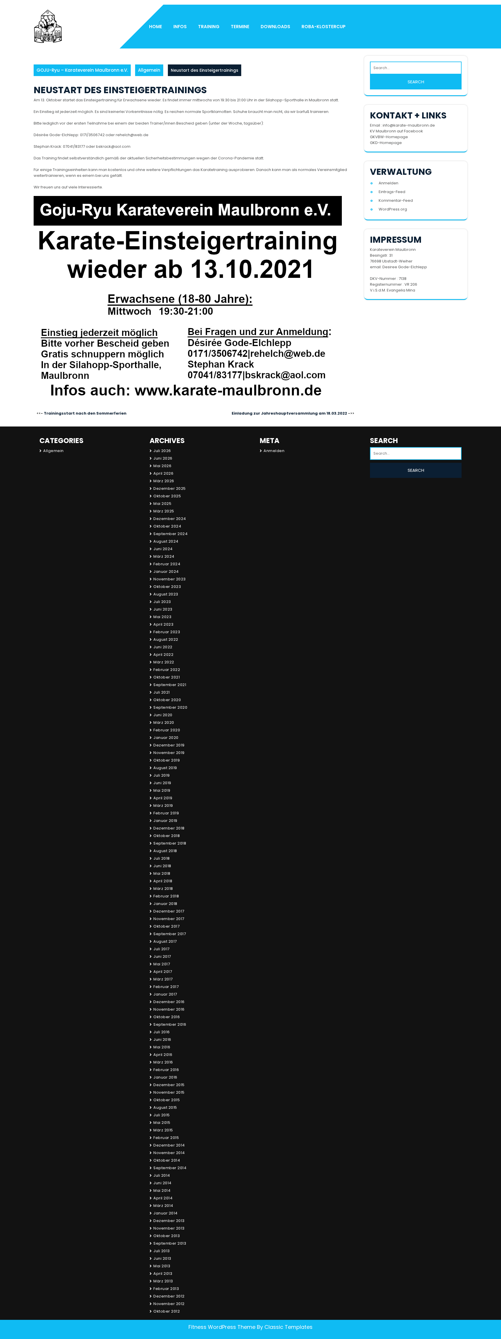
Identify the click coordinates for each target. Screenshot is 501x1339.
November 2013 (169, 1228)
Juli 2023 (162, 601)
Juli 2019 (161, 775)
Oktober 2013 (166, 1236)
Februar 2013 (166, 1288)
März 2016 (163, 1062)
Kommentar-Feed (396, 200)
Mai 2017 (161, 964)
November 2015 (169, 1092)
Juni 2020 (163, 715)
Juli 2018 (161, 858)
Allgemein (149, 70)
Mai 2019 (161, 790)
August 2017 (165, 941)
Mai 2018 (161, 873)
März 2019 (163, 805)
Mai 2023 (162, 617)
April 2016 (162, 1054)
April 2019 (162, 798)
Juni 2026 (163, 458)
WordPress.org (393, 209)
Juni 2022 (163, 647)
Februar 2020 (166, 730)
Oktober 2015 (166, 1100)
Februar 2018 (166, 896)
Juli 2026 (162, 450)
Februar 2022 (166, 669)
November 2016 (169, 1009)
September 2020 (170, 707)
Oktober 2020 (167, 700)
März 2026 (163, 481)
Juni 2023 (163, 609)
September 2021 (169, 685)
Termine (240, 27)
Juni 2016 (162, 1039)
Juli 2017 (161, 949)
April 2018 (162, 881)
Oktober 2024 (167, 526)
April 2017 (162, 971)
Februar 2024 (166, 564)
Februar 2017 (166, 986)
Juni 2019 (162, 783)
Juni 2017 (162, 956)
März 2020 (163, 722)
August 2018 (165, 851)
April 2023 (163, 624)
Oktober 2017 (166, 926)
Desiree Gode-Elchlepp (404, 267)
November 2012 (169, 1303)
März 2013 (163, 1281)
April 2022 (163, 654)
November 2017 (168, 919)
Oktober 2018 (166, 835)
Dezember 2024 (169, 518)
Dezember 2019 (169, 745)
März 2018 (163, 888)
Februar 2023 (166, 632)
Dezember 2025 (169, 488)
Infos (180, 27)
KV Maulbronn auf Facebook (396, 131)
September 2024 (170, 534)
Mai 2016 (161, 1047)
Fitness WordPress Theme (221, 1327)
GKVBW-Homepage (389, 137)
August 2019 (165, 768)
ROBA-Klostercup (324, 27)
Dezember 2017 (168, 911)
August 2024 (166, 541)
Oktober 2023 (167, 586)
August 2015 (165, 1107)
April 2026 (163, 473)
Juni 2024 (163, 549)
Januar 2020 (166, 737)
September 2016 (169, 1024)
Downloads (275, 27)
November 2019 (169, 752)
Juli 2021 (161, 692)
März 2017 (163, 979)
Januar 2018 (165, 903)
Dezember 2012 (169, 1296)
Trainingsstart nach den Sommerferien (85, 413)
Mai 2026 (162, 466)
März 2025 (163, 511)
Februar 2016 (166, 1069)
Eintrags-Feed (392, 192)
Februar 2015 (166, 1137)
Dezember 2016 (169, 1002)
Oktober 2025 (167, 496)
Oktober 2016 (166, 1017)
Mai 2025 (162, 503)
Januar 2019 (165, 820)
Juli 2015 (161, 1115)
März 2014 (163, 1205)
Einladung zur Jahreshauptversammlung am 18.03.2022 (289, 413)
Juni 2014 (162, 1183)
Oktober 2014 (166, 1160)
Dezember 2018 (169, 828)
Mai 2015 (161, 1122)
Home (155, 27)
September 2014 (169, 1168)
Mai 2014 (161, 1190)
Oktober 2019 (166, 760)
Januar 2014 (165, 1213)
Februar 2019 (166, 813)
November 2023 (169, 579)
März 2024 (164, 556)
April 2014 (163, 1198)
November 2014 (169, 1153)
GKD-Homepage (386, 142)
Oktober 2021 (166, 677)
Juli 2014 (161, 1175)
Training (208, 27)
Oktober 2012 (166, 1311)
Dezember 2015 (169, 1085)
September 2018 (169, 843)
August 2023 (165, 594)
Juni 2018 (162, 866)
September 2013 (169, 1243)
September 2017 (169, 934)
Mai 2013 (161, 1266)
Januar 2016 (165, 1077)
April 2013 (162, 1273)
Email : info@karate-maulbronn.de (402, 125)
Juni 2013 (162, 1258)
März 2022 (163, 662)
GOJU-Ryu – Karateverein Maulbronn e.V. (82, 70)
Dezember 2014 (169, 1145)
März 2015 (163, 1130)
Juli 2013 (161, 1251)
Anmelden (388, 183)
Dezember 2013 (169, 1220)
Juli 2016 (161, 1032)
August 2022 (165, 639)
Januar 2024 (166, 571)
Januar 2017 (165, 994)
